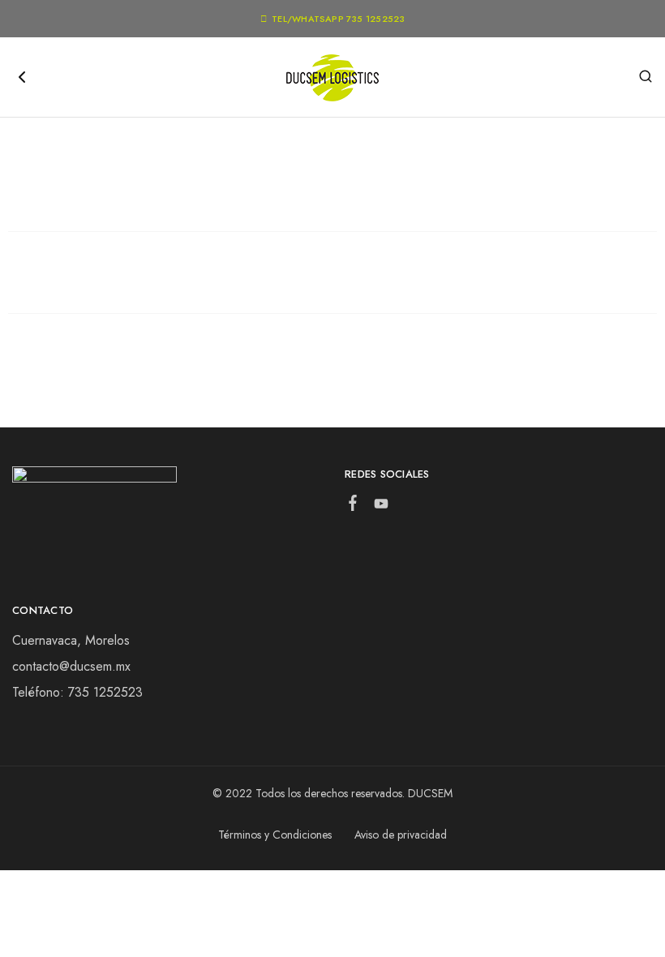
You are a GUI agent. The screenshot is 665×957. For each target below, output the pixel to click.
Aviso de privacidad (400, 834)
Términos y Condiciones (275, 834)
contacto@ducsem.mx (71, 666)
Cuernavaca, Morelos (71, 640)
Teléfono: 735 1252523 (77, 692)
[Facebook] (353, 506)
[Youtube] (381, 507)
